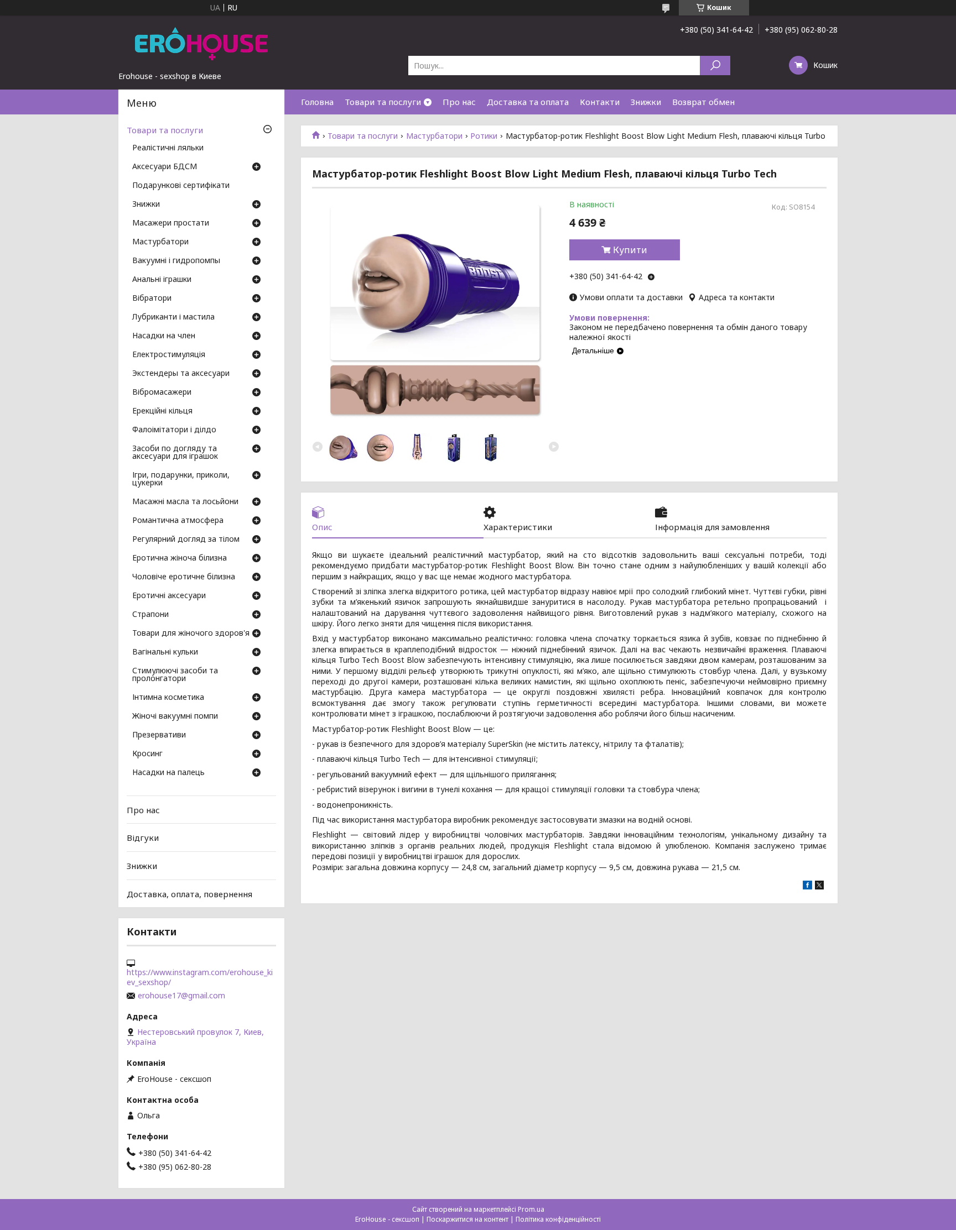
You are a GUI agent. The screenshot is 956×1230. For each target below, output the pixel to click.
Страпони (150, 614)
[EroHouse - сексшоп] (201, 43)
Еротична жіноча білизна (179, 558)
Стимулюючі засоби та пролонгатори (175, 675)
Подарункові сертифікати (181, 185)
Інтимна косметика (168, 697)
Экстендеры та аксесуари (181, 373)
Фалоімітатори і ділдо (174, 430)
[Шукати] (715, 65)
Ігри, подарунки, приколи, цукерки (181, 479)
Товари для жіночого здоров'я (191, 633)
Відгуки (143, 837)
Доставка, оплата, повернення (189, 893)
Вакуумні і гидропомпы (176, 261)
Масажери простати (170, 223)
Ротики (483, 136)
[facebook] (807, 886)
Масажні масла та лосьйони (185, 502)
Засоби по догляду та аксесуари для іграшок (175, 452)
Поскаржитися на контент (467, 1219)
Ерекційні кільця (162, 411)
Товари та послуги (383, 101)
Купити (630, 250)
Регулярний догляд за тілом (186, 539)
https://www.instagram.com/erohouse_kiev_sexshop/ (200, 977)
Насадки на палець (168, 772)
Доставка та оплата (528, 101)
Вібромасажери (161, 392)
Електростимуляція (168, 354)
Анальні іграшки (161, 279)
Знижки (646, 101)
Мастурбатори (434, 136)
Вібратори (152, 298)
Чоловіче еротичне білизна (183, 577)
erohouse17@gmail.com (181, 996)
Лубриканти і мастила (173, 317)
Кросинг (147, 754)
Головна (317, 101)
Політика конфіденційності (558, 1219)
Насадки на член (163, 336)
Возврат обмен (703, 101)
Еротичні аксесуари (169, 596)
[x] (819, 886)
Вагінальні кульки (165, 652)
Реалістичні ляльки (168, 148)
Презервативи (159, 735)
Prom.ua (531, 1209)
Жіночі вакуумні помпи (175, 716)
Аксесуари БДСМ (164, 167)
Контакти (600, 101)
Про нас (459, 101)
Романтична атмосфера (178, 520)
